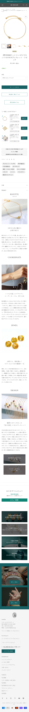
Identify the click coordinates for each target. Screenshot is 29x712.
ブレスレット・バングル (10, 9)
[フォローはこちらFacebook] (2, 698)
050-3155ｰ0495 (9, 626)
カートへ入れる (14, 87)
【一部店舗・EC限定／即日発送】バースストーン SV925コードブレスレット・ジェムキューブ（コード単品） (14, 117)
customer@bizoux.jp (10, 627)
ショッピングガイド (7, 659)
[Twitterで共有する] (9, 159)
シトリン (12, 172)
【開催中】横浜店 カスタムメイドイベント (14, 1)
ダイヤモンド (16, 166)
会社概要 (4, 677)
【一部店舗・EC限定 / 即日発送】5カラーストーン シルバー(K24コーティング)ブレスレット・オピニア (14, 136)
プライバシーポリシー (7, 688)
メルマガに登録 (8, 651)
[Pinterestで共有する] (11, 159)
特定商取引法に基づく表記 (8, 685)
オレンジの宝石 (21, 169)
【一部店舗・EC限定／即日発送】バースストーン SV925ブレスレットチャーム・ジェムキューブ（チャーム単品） (14, 127)
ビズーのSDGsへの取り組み (9, 680)
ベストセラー (21, 172)
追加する (24, 118)
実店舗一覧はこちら (14, 94)
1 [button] (13, 287)
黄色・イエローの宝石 (8, 169)
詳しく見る (14, 582)
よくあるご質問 (6, 662)
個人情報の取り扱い (8, 647)
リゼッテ (5, 172)
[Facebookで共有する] (7, 159)
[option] (14, 277)
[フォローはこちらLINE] (23, 698)
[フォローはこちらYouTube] (19, 698)
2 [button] (15, 287)
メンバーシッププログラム (8, 664)
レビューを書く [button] (14, 500)
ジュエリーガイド (6, 670)
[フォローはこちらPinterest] (15, 698)
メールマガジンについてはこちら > (10, 638)
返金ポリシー (5, 690)
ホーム (3, 9)
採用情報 (4, 693)
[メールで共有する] (14, 159)
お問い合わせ (5, 667)
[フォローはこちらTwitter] (6, 698)
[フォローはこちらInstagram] (11, 698)
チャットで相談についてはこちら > (10, 630)
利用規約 (4, 683)
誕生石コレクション (8, 174)
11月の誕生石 (6, 166)
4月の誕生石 (21, 163)
